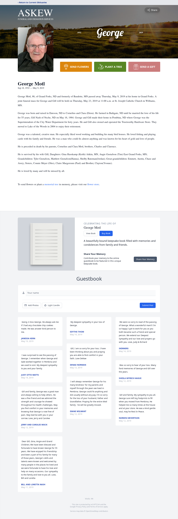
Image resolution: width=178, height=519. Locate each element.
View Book (90, 233)
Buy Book (106, 233)
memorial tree (51, 184)
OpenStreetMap (92, 511)
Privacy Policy (81, 507)
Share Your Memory (145, 259)
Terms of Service (96, 507)
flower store (93, 184)
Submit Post (147, 305)
